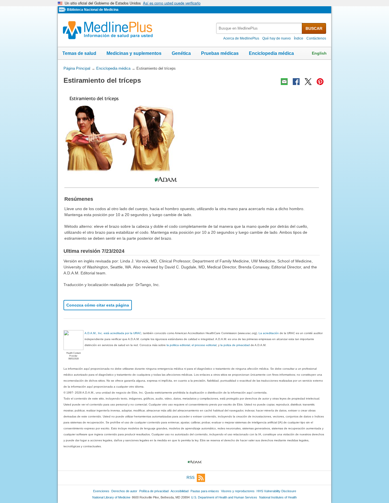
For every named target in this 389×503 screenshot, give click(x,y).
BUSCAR (314, 28)
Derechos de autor (124, 491)
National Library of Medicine (111, 497)
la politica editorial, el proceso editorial (191, 345)
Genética (181, 53)
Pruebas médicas (220, 53)
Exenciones (101, 491)
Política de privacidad (154, 491)
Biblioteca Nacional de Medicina (92, 10)
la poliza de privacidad (235, 345)
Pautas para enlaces (205, 491)
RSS (191, 477)
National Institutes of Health (278, 497)
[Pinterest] (320, 81)
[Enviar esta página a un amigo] (284, 81)
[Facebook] (296, 81)
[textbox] (259, 28)
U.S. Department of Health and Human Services (224, 497)
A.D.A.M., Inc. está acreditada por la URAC (113, 333)
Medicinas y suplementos (134, 53)
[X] (308, 81)
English (319, 53)
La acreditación (269, 333)
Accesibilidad (180, 491)
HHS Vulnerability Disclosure (276, 491)
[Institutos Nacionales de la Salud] (63, 10)
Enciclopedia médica (271, 53)
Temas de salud (79, 53)
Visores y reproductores (238, 491)
